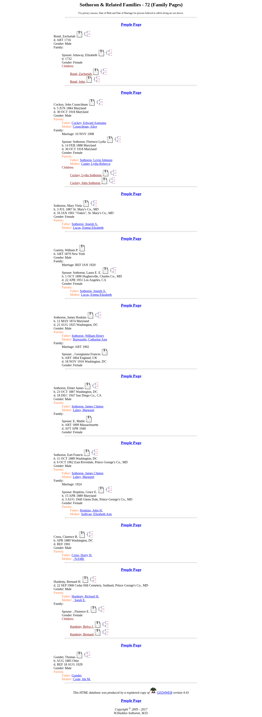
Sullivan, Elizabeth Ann (96, 514)
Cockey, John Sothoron (85, 183)
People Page (131, 24)
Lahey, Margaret (83, 410)
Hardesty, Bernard (82, 634)
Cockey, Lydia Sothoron (86, 175)
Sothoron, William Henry (88, 335)
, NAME (78, 559)
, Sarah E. (79, 600)
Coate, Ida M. (82, 679)
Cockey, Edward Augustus (89, 123)
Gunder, (77, 675)
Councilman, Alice (85, 126)
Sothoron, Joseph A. (85, 224)
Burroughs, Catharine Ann (90, 339)
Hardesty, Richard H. (85, 596)
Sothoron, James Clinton (87, 406)
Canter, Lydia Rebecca (95, 163)
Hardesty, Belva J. (82, 626)
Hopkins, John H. (91, 510)
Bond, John (78, 81)
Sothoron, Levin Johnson (96, 160)
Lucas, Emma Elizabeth (88, 227)
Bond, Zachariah (81, 74)
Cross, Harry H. (82, 555)
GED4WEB (164, 692)
